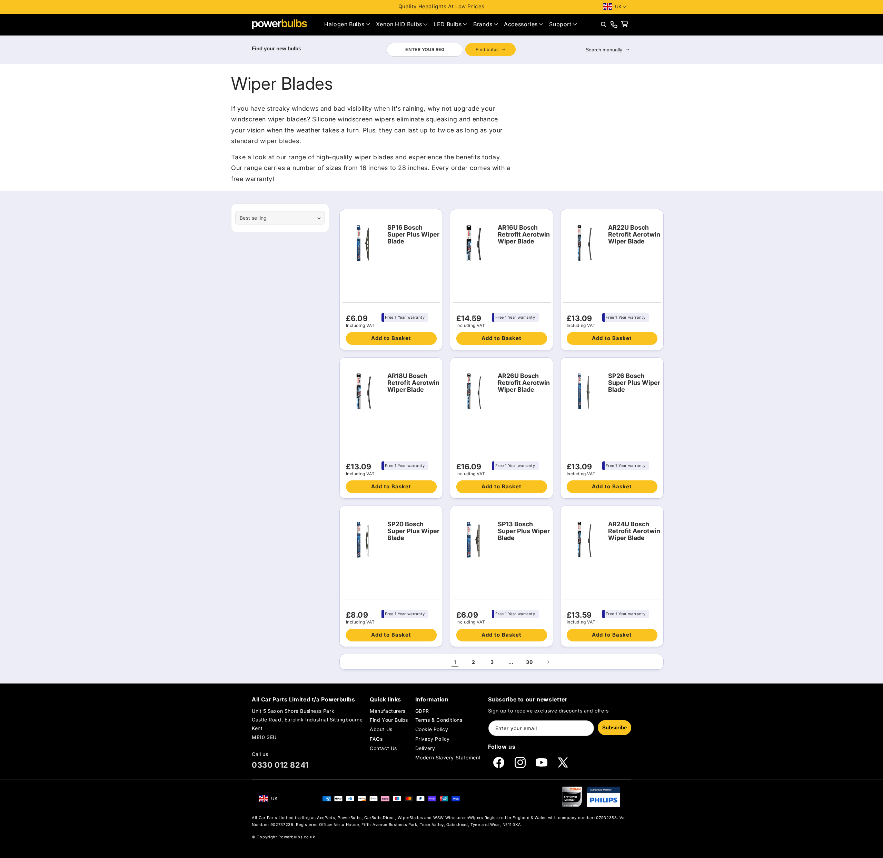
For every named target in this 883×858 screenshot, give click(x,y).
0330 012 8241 (280, 764)
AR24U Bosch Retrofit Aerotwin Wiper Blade (634, 531)
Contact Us (383, 748)
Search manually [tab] (604, 49)
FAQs (376, 739)
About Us (381, 729)
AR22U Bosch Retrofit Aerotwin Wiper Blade (634, 234)
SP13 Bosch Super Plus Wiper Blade (524, 531)
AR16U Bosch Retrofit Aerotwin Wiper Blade (524, 234)
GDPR (422, 711)
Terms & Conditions (439, 720)
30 (529, 662)
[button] (347, 24)
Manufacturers (388, 711)
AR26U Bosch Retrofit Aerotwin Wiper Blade (524, 382)
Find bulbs (487, 49)
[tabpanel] (451, 49)
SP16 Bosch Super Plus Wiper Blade (413, 234)
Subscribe (614, 727)
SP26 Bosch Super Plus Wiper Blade (634, 382)
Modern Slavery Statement (448, 757)
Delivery (425, 748)
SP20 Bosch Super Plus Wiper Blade (413, 531)
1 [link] (455, 662)
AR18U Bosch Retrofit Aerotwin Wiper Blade (413, 382)
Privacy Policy (432, 739)
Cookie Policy (431, 729)
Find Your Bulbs (389, 720)
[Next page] (548, 661)
